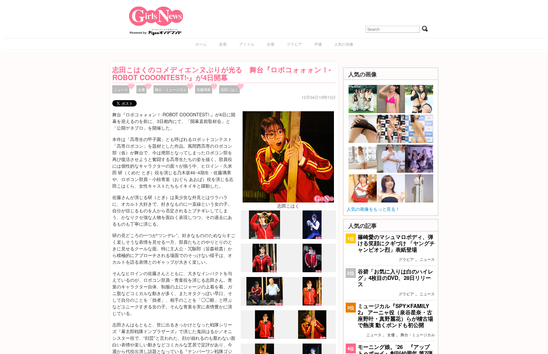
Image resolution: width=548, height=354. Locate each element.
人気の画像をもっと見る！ (373, 209)
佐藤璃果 (204, 89)
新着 (223, 44)
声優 (318, 44)
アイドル (246, 44)
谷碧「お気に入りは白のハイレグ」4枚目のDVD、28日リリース (395, 277)
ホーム (201, 44)
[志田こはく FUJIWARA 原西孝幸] (264, 304)
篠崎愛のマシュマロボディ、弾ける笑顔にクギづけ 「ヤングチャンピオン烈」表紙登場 (396, 243)
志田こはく (229, 89)
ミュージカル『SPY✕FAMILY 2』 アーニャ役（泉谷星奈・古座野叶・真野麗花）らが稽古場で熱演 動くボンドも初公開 (395, 315)
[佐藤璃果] (312, 237)
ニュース (121, 89)
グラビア (294, 44)
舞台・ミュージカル (170, 89)
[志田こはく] (288, 156)
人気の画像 (343, 44)
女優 (270, 44)
